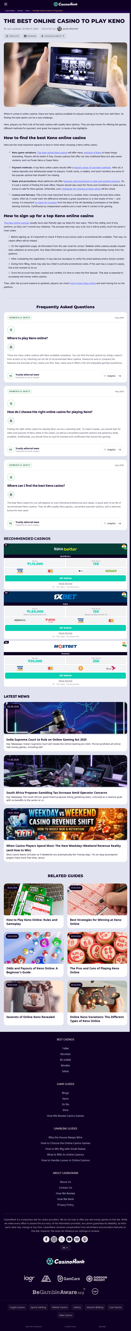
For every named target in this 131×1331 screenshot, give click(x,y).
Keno (65, 1098)
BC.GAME (65, 1060)
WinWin (65, 1065)
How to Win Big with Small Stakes (65, 1149)
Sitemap (102, 1326)
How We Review (65, 1193)
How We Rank (65, 1199)
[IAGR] (29, 1279)
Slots (66, 1110)
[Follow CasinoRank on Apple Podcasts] (84, 1239)
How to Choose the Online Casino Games (65, 1143)
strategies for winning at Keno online (81, 188)
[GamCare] (69, 1279)
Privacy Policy (65, 1205)
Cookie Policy (70, 1326)
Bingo (65, 1093)
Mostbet (65, 1054)
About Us (65, 1182)
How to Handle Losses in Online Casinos (65, 1160)
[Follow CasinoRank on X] (61, 1239)
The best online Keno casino (52, 152)
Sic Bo (65, 1104)
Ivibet (65, 1071)
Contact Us (65, 1187)
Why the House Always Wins (65, 1137)
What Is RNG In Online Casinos (65, 1154)
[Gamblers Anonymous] (46, 1279)
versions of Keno (92, 152)
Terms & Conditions (34, 1326)
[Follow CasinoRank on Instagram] (54, 1239)
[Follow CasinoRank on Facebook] (46, 1239)
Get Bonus (65, 578)
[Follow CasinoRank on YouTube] (69, 1239)
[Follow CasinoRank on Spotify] (77, 1239)
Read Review (65, 583)
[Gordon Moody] (96, 1279)
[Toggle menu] (6, 4)
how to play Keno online (83, 283)
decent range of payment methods (92, 167)
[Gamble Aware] (59, 1291)
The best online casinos (16, 222)
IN (64, 1247)
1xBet (65, 1048)
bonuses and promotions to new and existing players (91, 181)
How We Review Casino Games (65, 1116)
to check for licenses (46, 202)
